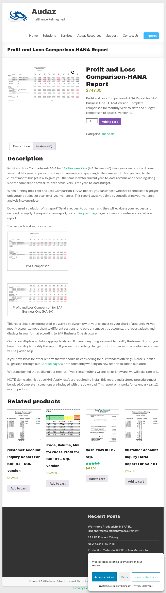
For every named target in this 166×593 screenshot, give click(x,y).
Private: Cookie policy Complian (114, 585)
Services (66, 35)
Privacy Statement (142, 585)
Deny (124, 577)
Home (33, 35)
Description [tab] (21, 146)
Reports (151, 35)
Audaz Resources (89, 35)
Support (112, 35)
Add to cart (110, 121)
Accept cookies (104, 577)
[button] (73, 72)
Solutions (49, 35)
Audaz (44, 12)
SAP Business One (74, 168)
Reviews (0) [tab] (43, 146)
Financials (107, 134)
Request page (87, 213)
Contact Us (130, 35)
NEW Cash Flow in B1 (101, 543)
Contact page (49, 363)
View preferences (146, 577)
